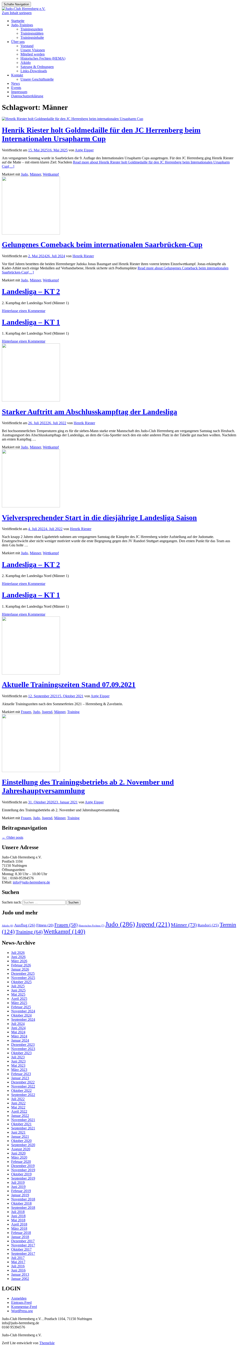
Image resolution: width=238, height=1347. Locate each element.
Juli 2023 (18, 1057)
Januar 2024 (20, 1040)
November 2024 (23, 1011)
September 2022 (23, 1095)
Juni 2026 (18, 957)
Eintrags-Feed (21, 1303)
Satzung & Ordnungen (37, 67)
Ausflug (24, 925)
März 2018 (19, 1228)
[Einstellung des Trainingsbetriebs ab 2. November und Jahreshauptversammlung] (31, 771)
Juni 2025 (18, 990)
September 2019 (23, 1178)
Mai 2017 (18, 1262)
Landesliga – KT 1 (31, 322)
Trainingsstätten (31, 33)
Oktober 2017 (21, 1249)
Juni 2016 (18, 1270)
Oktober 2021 (21, 1124)
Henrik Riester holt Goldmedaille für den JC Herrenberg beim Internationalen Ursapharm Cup (101, 134)
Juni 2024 (18, 1028)
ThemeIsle (47, 1343)
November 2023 (23, 1049)
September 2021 (23, 1128)
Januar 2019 (20, 1195)
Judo (24, 174)
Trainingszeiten (31, 29)
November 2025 (23, 978)
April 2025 (19, 999)
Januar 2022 (20, 1116)
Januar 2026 (20, 969)
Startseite (17, 21)
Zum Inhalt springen (17, 13)
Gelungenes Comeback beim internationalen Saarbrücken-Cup (102, 244)
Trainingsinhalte (32, 37)
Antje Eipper (84, 150)
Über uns (18, 42)
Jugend (47, 712)
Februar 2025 (21, 1007)
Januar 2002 (20, 1279)
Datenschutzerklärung (27, 96)
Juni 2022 (18, 1103)
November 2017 (23, 1245)
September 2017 (23, 1254)
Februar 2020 (21, 1162)
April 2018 (19, 1224)
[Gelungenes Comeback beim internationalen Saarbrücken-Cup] (31, 233)
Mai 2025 (18, 994)
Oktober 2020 (21, 1141)
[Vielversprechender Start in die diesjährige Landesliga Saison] (31, 506)
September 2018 (23, 1208)
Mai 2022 (18, 1107)
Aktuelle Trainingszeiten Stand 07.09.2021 (69, 684)
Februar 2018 (21, 1233)
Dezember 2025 (23, 973)
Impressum (19, 92)
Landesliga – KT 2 (31, 291)
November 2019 (23, 1170)
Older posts (12, 837)
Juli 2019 (18, 1182)
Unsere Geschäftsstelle (37, 79)
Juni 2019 (18, 1187)
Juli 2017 (18, 1258)
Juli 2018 (18, 1212)
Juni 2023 (18, 1061)
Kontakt (17, 75)
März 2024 (19, 1036)
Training (73, 712)
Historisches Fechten (91, 925)
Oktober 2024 (21, 1015)
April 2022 (19, 1111)
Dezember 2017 (23, 1241)
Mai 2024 (18, 1032)
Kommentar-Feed (24, 1307)
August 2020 (20, 1149)
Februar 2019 (21, 1191)
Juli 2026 (18, 953)
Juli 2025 (18, 986)
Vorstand (26, 46)
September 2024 (23, 1019)
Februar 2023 (21, 1074)
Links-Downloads (33, 71)
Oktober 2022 (21, 1091)
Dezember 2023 (23, 1045)
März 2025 (19, 1003)
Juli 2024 (18, 1024)
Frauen (26, 712)
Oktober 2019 (21, 1174)
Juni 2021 (18, 1132)
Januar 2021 (20, 1136)
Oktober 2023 (21, 1053)
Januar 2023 (20, 1078)
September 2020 (23, 1145)
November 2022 (23, 1086)
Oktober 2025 (21, 982)
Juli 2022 (18, 1099)
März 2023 (19, 1070)
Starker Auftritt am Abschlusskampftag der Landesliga (89, 412)
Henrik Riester (83, 256)
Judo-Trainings (22, 25)
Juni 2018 (18, 1216)
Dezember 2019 (23, 1166)
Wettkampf (51, 174)
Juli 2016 (18, 1266)
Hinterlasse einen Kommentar (23, 311)
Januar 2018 (20, 1237)
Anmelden (18, 1298)
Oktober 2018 (21, 1203)
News (15, 83)
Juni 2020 (18, 1153)
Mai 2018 (18, 1220)
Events (16, 88)
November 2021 (23, 1120)
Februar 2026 (21, 965)
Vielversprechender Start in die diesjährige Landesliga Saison (99, 517)
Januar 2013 (20, 1274)
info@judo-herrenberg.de (31, 882)
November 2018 (23, 1199)
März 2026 (19, 961)
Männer (35, 174)
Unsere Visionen (32, 50)
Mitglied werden (32, 54)
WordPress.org (22, 1311)
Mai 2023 (18, 1065)
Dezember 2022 (23, 1082)
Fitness (44, 925)
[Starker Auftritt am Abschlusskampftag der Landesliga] (31, 400)
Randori (208, 925)
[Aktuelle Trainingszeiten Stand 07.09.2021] (31, 673)
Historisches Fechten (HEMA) (42, 58)
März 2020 (19, 1157)
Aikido (25, 63)
